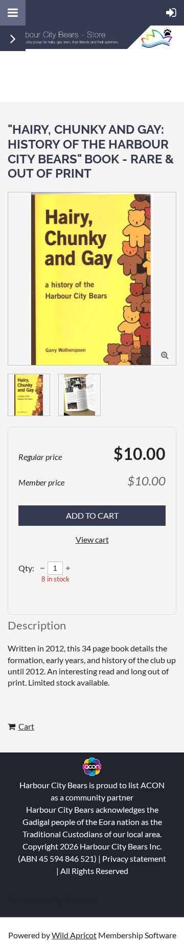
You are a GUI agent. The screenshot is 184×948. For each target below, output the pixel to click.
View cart (92, 539)
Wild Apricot (74, 935)
